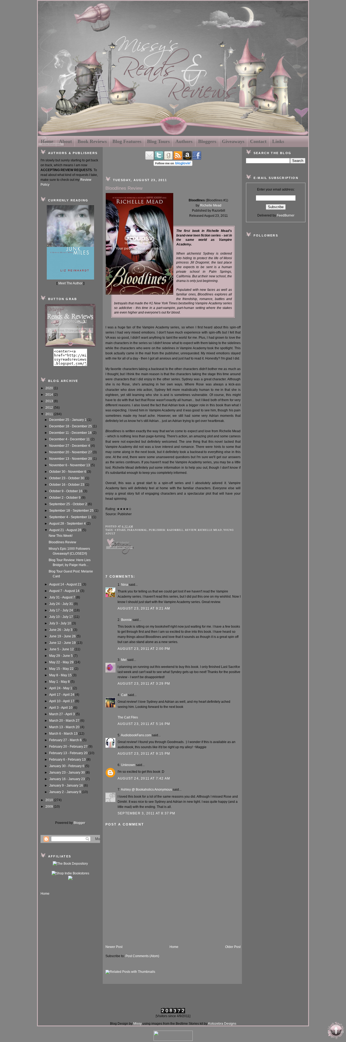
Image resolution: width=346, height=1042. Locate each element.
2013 (49, 401)
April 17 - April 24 (62, 695)
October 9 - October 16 (66, 491)
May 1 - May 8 (60, 682)
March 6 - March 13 (63, 733)
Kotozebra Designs (222, 1024)
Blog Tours (158, 141)
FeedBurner (285, 215)
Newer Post (113, 947)
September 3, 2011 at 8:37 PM (146, 813)
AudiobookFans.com (136, 735)
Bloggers (207, 141)
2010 (49, 800)
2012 (49, 408)
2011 (49, 414)
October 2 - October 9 (65, 498)
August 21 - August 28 (65, 530)
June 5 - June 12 (62, 649)
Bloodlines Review (62, 542)
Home (47, 141)
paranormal (137, 530)
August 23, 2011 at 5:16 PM (144, 724)
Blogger (79, 823)
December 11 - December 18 (70, 433)
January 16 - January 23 (67, 779)
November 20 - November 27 (71, 452)
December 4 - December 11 (70, 439)
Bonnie (126, 620)
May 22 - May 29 (61, 662)
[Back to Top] (336, 1031)
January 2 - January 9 (65, 792)
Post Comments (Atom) (142, 956)
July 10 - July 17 (61, 617)
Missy (137, 1024)
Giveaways (233, 141)
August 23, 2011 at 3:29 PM (144, 683)
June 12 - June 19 (62, 643)
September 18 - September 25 (71, 510)
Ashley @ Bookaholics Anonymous (146, 789)
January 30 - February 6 (67, 766)
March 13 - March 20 (64, 727)
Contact (258, 141)
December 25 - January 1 (68, 420)
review (191, 530)
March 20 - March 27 (64, 721)
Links (278, 141)
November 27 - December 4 (70, 446)
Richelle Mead (210, 205)
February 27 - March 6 (65, 740)
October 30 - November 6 (68, 472)
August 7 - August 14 (64, 591)
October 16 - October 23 (67, 485)
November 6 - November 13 (70, 465)
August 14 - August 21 (65, 584)
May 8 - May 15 (60, 675)
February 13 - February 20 (68, 753)
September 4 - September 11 (70, 517)
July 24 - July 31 (61, 604)
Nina (124, 585)
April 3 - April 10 (61, 708)
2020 (49, 388)
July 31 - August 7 (62, 597)
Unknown (128, 765)
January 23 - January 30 (67, 772)
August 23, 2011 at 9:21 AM (144, 608)
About (65, 141)
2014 (49, 395)
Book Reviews (92, 141)
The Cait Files (128, 717)
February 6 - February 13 (67, 759)
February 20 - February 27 (68, 746)
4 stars (120, 530)
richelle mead (210, 530)
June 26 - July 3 (61, 630)
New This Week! (60, 536)
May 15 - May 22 (61, 669)
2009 (49, 806)
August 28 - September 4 (67, 523)
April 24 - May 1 (61, 688)
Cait (124, 695)
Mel (124, 660)
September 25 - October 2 (68, 504)
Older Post (233, 947)
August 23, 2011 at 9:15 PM (144, 753)
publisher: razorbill (166, 530)
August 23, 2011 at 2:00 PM (144, 649)
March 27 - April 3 (62, 714)
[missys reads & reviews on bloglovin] (173, 165)
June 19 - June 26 (62, 636)
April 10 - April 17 (62, 701)
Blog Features (126, 141)
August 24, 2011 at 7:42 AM (144, 778)
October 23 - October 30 (67, 478)
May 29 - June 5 (61, 656)
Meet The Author (70, 283)
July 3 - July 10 (60, 623)
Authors (183, 141)
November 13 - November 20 (71, 459)
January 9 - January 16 (66, 785)
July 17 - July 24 (61, 610)
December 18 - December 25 (71, 426)
